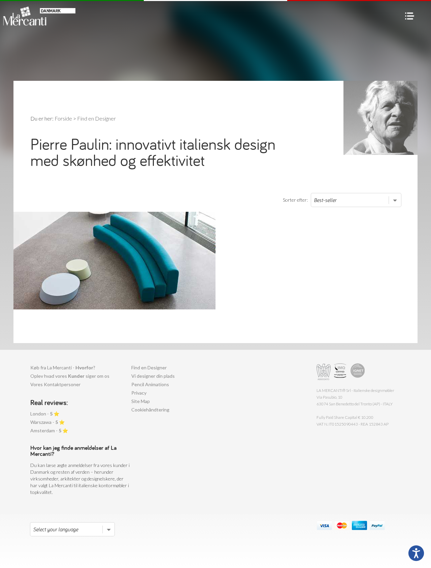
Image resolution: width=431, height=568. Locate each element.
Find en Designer (149, 367)
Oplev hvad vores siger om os (69, 376)
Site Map (140, 401)
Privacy (138, 393)
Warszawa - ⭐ (47, 422)
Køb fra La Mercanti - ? (62, 367)
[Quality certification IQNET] (357, 371)
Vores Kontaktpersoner (55, 384)
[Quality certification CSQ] (341, 371)
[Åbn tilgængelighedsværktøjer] (416, 553)
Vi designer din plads (153, 376)
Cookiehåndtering (150, 409)
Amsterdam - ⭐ (49, 430)
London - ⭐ (44, 413)
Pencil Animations (150, 384)
